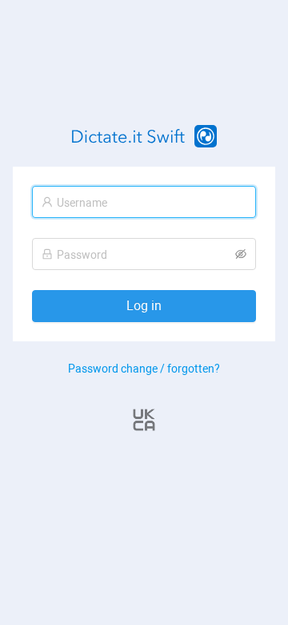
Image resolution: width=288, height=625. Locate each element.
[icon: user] (47, 202)
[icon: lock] (47, 254)
